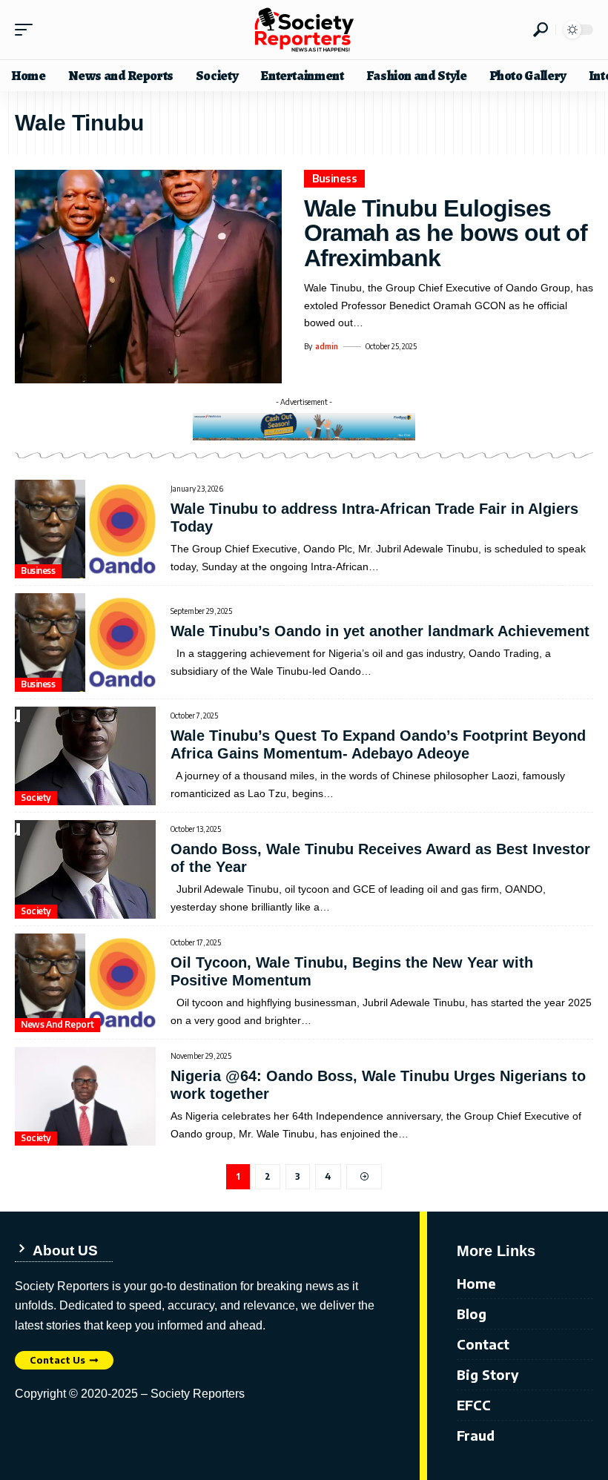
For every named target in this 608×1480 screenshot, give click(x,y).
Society (36, 797)
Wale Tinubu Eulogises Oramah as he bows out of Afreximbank (445, 233)
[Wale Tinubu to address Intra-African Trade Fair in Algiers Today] (85, 529)
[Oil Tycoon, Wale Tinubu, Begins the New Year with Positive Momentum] (85, 983)
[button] (27, 30)
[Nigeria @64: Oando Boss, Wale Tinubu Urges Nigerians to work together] (85, 1096)
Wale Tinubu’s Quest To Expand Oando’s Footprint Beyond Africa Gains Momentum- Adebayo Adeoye (378, 744)
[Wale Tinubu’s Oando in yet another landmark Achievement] (85, 642)
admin (326, 346)
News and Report (57, 1024)
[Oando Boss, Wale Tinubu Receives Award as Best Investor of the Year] (85, 869)
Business (334, 178)
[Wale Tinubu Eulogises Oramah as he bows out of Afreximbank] (148, 276)
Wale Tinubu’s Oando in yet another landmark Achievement (380, 631)
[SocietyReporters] (304, 29)
